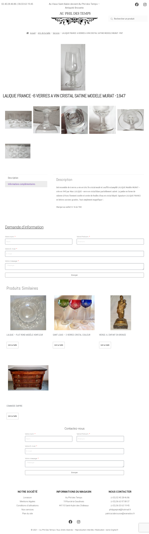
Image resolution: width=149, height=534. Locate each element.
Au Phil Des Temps (47, 530)
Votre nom (9, 236)
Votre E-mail (10, 249)
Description (13, 177)
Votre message (11, 261)
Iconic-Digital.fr (112, 530)
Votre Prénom (83, 236)
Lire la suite (12, 345)
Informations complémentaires (21, 184)
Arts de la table (44, 33)
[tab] (26, 178)
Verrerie (56, 33)
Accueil (33, 33)
